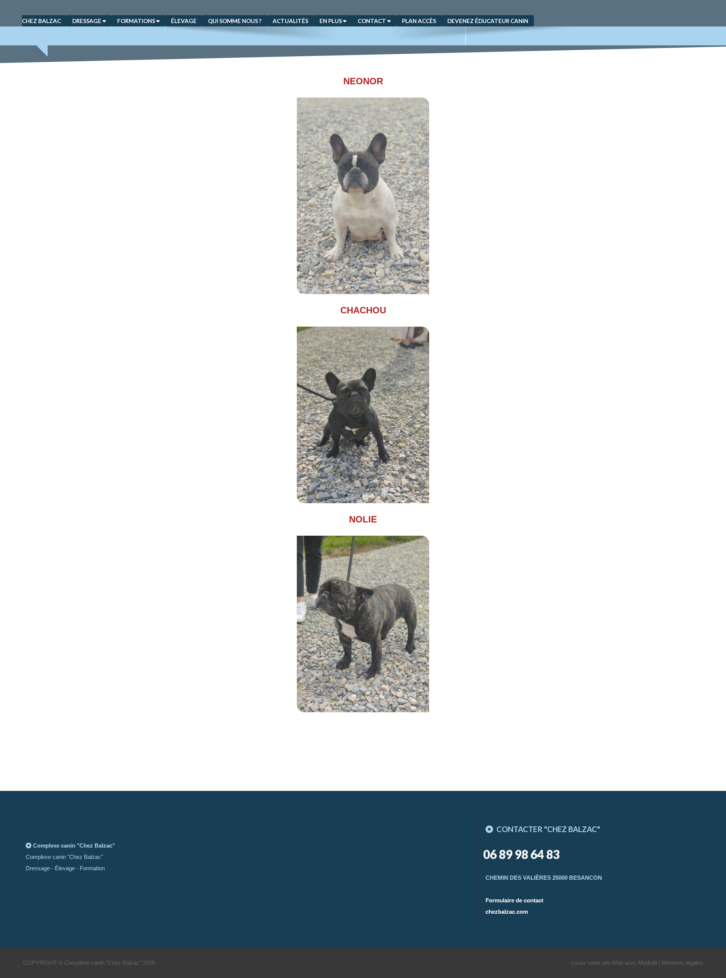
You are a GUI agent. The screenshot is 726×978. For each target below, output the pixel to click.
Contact (372, 20)
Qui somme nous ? (234, 20)
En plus (331, 20)
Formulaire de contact (514, 900)
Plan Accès (419, 20)
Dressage (87, 20)
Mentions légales (682, 962)
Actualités (290, 20)
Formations (136, 20)
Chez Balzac (41, 20)
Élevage (184, 20)
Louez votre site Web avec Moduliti (614, 962)
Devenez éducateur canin (487, 20)
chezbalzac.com (507, 911)
